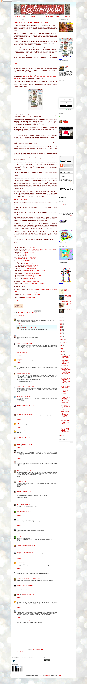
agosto (62, 343)
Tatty (18, 423)
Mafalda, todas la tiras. (25, 272)
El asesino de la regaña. (32, 265)
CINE (24, 16)
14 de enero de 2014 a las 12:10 (28, 386)
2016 (61, 333)
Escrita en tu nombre (30, 266)
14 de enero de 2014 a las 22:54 (24, 504)
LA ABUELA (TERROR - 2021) (68, 310)
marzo (62, 351)
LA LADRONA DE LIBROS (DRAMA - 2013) (65, 382)
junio (62, 346)
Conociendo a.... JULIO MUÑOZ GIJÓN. (65, 363)
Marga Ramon (19, 610)
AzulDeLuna (19, 585)
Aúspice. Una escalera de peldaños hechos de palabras (41, 249)
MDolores (18, 470)
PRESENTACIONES (47, 16)
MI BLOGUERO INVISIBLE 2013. (65, 421)
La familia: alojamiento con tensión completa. (34, 270)
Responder (19, 323)
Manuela (18, 335)
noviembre (63, 339)
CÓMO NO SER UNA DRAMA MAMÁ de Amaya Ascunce (65, 415)
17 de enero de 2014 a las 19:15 (27, 552)
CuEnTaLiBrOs (19, 386)
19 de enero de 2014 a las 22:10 (28, 572)
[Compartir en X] (37, 311)
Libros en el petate (51, 76)
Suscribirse (66, 105)
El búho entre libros (40, 76)
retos (33, 312)
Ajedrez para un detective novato (32, 275)
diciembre (63, 337)
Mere (18, 396)
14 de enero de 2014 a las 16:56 (25, 430)
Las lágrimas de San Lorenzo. (33, 292)
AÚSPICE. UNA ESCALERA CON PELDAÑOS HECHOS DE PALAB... (65, 356)
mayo (62, 348)
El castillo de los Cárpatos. (28, 280)
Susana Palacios (20, 359)
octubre (62, 340)
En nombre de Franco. (29, 252)
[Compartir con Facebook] (38, 311)
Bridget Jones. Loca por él (30, 254)
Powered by (63, 109)
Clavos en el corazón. (29, 276)
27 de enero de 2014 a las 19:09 (27, 585)
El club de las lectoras (21, 545)
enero (62, 354)
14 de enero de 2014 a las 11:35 (25, 373)
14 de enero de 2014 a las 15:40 (27, 414)
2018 (61, 330)
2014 (18, 312)
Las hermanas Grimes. (29, 297)
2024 (61, 321)
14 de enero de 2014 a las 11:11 (25, 365)
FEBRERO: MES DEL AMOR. (65, 358)
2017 (61, 332)
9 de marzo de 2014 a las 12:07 (27, 610)
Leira (17, 437)
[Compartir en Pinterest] (40, 311)
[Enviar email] (62, 116)
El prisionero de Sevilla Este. (32, 294)
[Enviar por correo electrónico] (35, 311)
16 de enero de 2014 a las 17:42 (25, 536)
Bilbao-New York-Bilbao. (29, 278)
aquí (39, 111)
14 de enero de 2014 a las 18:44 (26, 450)
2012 (61, 435)
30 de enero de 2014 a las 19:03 (28, 594)
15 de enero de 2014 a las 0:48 (25, 519)
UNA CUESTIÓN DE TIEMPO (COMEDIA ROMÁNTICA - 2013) (65, 403)
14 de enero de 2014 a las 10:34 (29, 359)
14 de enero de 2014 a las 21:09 (24, 481)
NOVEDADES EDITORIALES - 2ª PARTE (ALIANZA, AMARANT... (64, 390)
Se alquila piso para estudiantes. (31, 273)
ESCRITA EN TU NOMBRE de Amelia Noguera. (65, 409)
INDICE (58, 16)
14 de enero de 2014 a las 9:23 (30, 327)
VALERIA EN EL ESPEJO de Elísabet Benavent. (65, 398)
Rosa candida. (32, 268)
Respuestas (20, 325)
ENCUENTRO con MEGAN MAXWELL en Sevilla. (65, 384)
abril (62, 349)
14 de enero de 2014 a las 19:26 (24, 461)
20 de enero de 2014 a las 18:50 (34, 578)
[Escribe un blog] (36, 311)
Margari (18, 511)
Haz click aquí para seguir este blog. (66, 215)
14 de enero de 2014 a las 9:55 (26, 343)
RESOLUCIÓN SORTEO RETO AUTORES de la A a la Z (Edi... (66, 369)
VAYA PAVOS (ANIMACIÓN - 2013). (65, 431)
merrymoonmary (47, 675)
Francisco (18, 343)
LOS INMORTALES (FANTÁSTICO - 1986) (68, 296)
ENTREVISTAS (34, 16)
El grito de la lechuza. (31, 257)
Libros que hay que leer (28, 76)
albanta (18, 352)
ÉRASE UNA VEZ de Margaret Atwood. (65, 400)
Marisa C (18, 365)
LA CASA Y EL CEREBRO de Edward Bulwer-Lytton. (66, 412)
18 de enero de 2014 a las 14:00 (32, 562)
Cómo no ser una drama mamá (32, 246)
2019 (61, 329)
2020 (61, 327)
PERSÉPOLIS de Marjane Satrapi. (65, 301)
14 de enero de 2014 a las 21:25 (27, 491)
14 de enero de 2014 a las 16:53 (25, 423)
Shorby (18, 519)
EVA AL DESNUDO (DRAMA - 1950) (64, 361)
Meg (17, 504)
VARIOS (35, 312)
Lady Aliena (19, 414)
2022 (61, 324)
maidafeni (18, 444)
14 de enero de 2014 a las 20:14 (26, 470)
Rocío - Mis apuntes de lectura (22, 578)
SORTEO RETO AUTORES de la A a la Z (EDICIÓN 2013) (65, 379)
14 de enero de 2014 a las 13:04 (29, 405)
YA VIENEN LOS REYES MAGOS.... (65, 423)
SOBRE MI (67, 16)
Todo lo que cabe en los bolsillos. (31, 281)
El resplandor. (26, 262)
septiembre (63, 342)
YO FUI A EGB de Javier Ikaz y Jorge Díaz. (65, 429)
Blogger (60, 675)
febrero (62, 352)
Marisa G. (21, 327)
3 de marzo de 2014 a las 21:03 (26, 601)
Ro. (17, 461)
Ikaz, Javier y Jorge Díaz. (25, 258)
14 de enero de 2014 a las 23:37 (25, 511)
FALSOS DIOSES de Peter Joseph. (65, 418)
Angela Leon (19, 491)
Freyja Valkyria (19, 405)
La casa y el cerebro (32, 247)
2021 (61, 326)
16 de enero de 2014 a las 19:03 (31, 545)
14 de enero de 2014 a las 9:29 (25, 335)
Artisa (18, 373)
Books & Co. (17, 78)
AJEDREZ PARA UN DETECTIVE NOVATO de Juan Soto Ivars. (65, 376)
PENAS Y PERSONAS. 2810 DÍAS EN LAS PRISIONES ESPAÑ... (65, 426)
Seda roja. (25, 296)
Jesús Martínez (19, 572)
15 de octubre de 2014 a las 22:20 (26, 620)
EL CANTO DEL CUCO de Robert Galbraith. (65, 387)
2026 (61, 318)
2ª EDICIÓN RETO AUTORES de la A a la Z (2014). (66, 406)
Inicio (36, 645)
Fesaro (18, 430)
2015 (61, 335)
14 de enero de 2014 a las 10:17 (25, 352)
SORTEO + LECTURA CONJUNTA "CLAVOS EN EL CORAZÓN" (65, 372)
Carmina (18, 450)
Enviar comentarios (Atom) (38, 649)
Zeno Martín (19, 552)
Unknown (18, 601)
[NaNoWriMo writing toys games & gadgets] (66, 59)
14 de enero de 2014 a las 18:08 (24, 437)
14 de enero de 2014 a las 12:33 (25, 396)
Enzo (17, 481)
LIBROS (17, 16)
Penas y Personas (30, 255)
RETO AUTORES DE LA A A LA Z (25, 312)
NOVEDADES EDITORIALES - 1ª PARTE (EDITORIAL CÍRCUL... (65, 394)
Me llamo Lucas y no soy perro (33, 250)
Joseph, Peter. (22, 260)
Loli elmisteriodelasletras (21, 562)
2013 (61, 433)
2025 (61, 320)
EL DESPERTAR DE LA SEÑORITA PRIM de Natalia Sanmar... (65, 366)
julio (62, 345)
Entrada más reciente (19, 645)
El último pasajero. (28, 263)
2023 (61, 323)
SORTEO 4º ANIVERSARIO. (66, 290)
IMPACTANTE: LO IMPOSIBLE (67, 304)
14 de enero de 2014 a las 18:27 (26, 444)
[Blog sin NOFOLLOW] (63, 222)
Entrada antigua (53, 645)
